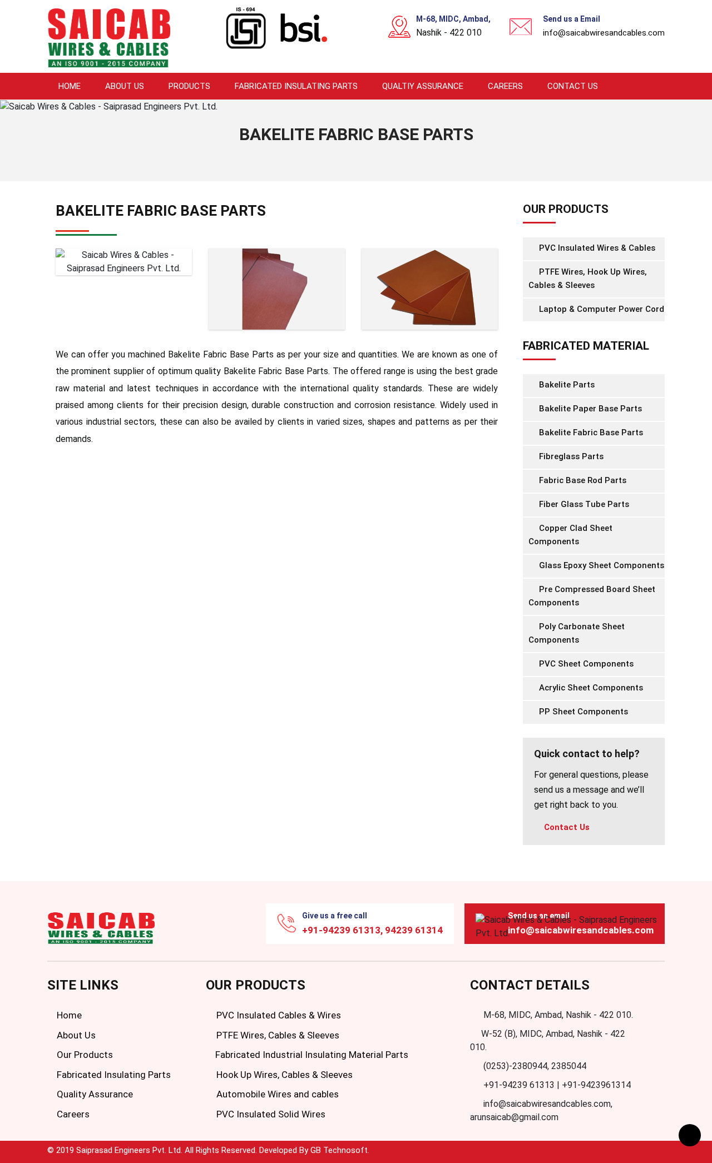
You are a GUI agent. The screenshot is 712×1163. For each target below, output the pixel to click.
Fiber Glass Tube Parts (583, 504)
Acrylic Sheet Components (590, 688)
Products (189, 86)
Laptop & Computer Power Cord (600, 309)
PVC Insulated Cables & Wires (277, 1015)
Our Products (84, 1054)
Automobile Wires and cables (276, 1094)
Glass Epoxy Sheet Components (600, 565)
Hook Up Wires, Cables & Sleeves (283, 1074)
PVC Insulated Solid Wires (269, 1114)
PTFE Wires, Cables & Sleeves (276, 1035)
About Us (124, 86)
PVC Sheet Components (585, 664)
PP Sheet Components (582, 712)
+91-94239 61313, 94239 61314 (372, 930)
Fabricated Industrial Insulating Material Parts (310, 1054)
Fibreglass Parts (570, 456)
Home (69, 86)
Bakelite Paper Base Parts (589, 409)
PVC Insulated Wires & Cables (596, 248)
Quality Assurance (94, 1094)
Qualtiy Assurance (422, 86)
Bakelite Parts (566, 385)
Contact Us (572, 86)
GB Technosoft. (339, 1150)
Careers (505, 86)
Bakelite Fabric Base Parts (590, 433)
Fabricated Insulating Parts (296, 86)
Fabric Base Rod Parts (581, 480)
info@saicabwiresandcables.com (604, 33)
